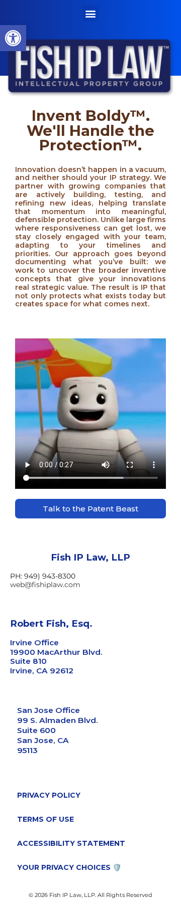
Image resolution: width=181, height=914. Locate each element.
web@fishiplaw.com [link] (45, 584)
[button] (90, 13)
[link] (13, 38)
